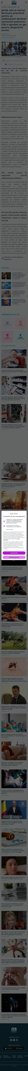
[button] (14, 530)
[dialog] (14, 535)
